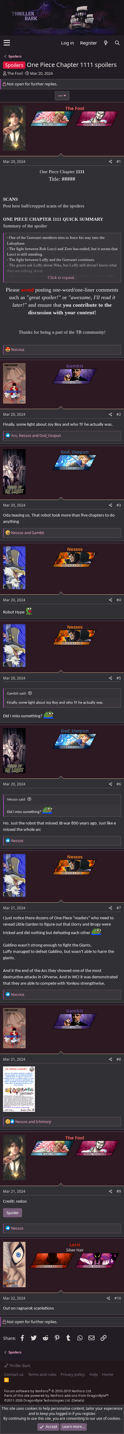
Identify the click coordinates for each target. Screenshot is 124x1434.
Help (93, 1374)
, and (36, 435)
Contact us (13, 1374)
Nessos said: (16, 799)
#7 (118, 907)
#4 (118, 600)
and (27, 532)
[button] (6, 43)
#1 (118, 161)
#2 (118, 414)
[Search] (117, 42)
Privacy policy (72, 1374)
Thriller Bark (19, 1365)
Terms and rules (42, 1374)
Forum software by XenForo (48, 1391)
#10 (117, 1298)
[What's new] (105, 42)
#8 (118, 1059)
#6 (118, 784)
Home (107, 1374)
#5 (118, 678)
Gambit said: (16, 694)
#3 (118, 505)
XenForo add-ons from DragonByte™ (79, 1395)
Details (78, 1400)
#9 (118, 1191)
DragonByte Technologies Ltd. (47, 1400)
